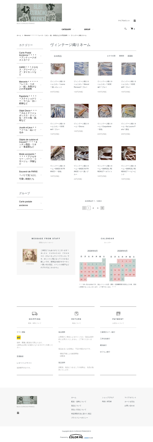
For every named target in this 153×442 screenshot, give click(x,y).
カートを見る (130, 401)
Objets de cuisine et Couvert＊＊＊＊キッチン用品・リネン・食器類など (28, 143)
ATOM (109, 401)
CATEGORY (66, 29)
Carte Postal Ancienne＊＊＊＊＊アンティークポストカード (28, 56)
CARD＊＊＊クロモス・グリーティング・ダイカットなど (28, 70)
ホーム (19, 35)
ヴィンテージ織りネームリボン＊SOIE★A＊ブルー (57, 126)
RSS (103, 401)
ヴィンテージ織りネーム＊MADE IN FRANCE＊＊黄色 (57, 169)
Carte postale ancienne (25, 203)
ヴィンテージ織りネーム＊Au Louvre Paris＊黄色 (128, 126)
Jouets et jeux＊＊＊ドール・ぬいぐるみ (28, 130)
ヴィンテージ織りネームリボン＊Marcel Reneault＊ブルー (81, 84)
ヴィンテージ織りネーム (79, 35)
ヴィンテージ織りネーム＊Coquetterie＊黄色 (104, 126)
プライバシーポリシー (79, 417)
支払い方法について (78, 409)
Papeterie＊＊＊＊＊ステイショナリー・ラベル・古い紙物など (28, 99)
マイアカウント (124, 20)
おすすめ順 (111, 55)
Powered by (64, 437)
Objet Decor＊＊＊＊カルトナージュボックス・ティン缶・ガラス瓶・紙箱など (28, 115)
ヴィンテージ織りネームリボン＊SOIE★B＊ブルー (128, 84)
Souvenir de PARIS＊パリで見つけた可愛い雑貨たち (28, 175)
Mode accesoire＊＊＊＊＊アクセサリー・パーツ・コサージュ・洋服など (27, 158)
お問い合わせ (130, 405)
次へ (102, 208)
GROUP (87, 29)
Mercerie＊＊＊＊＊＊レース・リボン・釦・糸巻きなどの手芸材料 (45, 35)
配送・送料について (78, 401)
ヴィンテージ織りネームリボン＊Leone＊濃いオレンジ (57, 84)
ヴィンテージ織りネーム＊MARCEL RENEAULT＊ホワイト (104, 169)
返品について (76, 405)
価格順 (121, 55)
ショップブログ (108, 397)
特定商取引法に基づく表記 (81, 413)
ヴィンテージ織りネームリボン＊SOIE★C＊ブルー (104, 84)
